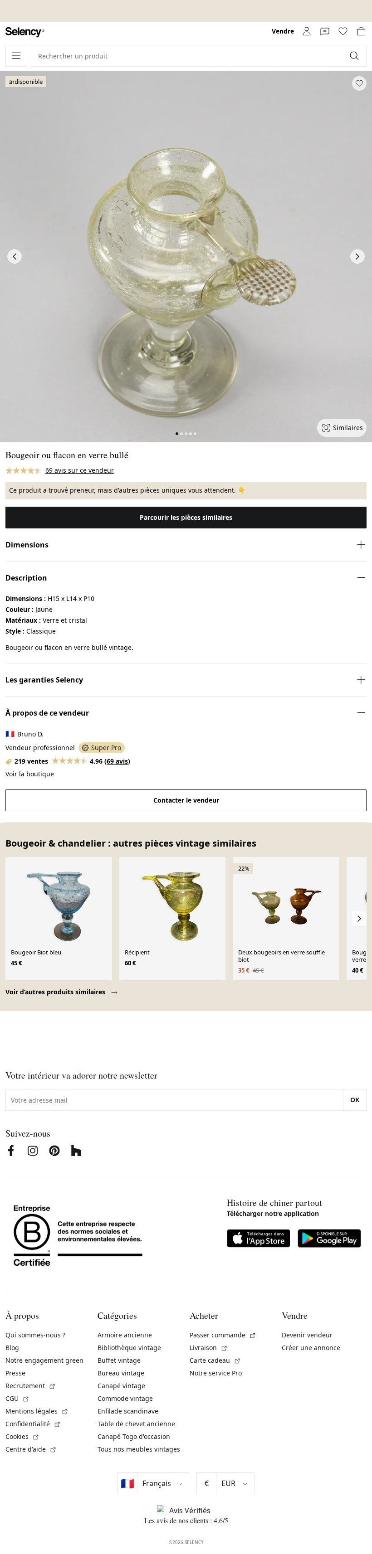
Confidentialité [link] (33, 1423)
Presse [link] (15, 1373)
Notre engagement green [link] (44, 1360)
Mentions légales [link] (37, 1411)
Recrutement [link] (30, 1385)
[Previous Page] (14, 256)
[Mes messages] (324, 31)
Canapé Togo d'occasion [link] (134, 1436)
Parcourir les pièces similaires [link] (186, 517)
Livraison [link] (209, 1347)
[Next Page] (357, 256)
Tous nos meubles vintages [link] (139, 1449)
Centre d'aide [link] (31, 1449)
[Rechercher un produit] (355, 56)
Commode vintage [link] (125, 1398)
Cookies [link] (22, 1436)
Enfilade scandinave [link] (128, 1411)
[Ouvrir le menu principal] (16, 56)
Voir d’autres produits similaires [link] (56, 992)
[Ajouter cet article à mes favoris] (359, 83)
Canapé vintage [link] (121, 1385)
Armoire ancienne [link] (125, 1335)
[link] (24, 32)
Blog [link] (12, 1347)
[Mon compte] (306, 31)
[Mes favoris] (343, 31)
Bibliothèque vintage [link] (129, 1347)
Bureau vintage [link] (121, 1373)
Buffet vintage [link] (119, 1360)
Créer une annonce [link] (311, 1347)
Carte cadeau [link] (215, 1360)
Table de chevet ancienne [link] (136, 1423)
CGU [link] (17, 1398)
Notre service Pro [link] (216, 1373)
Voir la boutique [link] (29, 774)
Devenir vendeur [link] (307, 1335)
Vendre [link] (283, 31)
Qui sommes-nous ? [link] (35, 1335)
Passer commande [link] (223, 1335)
